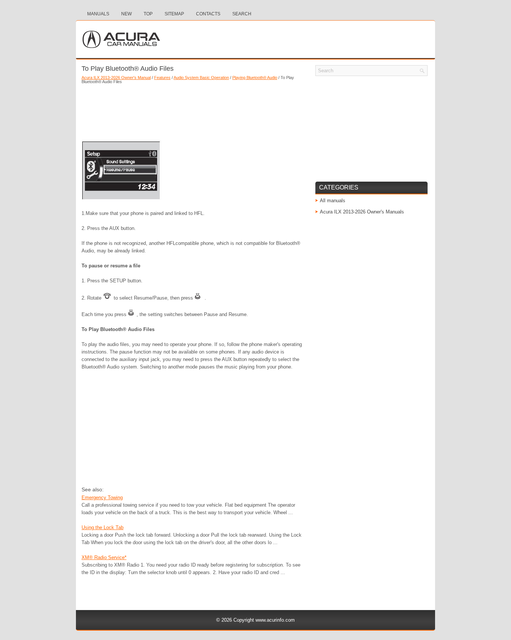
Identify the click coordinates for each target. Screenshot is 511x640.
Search (241, 13)
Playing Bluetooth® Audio (254, 77)
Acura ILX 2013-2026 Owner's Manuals (362, 212)
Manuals (98, 13)
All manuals (332, 200)
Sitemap (174, 13)
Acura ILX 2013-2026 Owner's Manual (116, 77)
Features (162, 77)
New (126, 13)
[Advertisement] (194, 110)
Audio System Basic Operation (201, 77)
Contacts (208, 13)
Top (148, 13)
